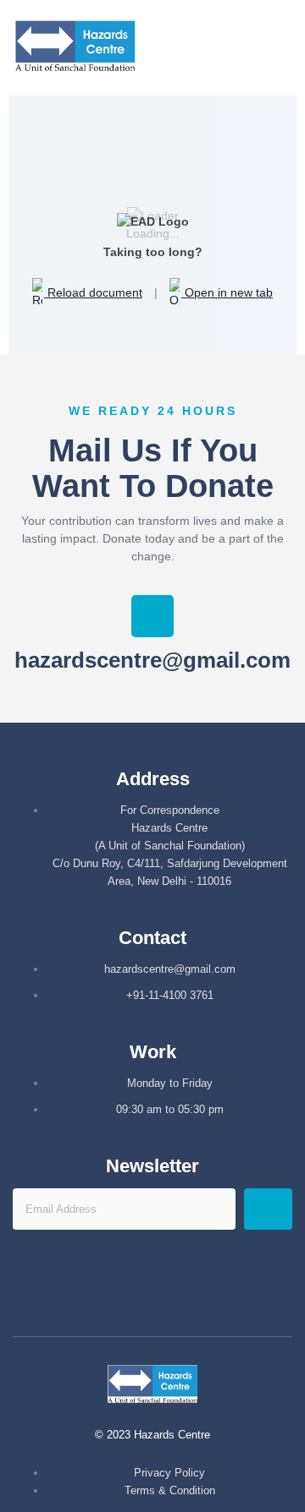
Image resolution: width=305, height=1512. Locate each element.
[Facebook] (128, 1293)
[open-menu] (290, 48)
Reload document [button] (93, 292)
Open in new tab (227, 292)
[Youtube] (178, 1293)
